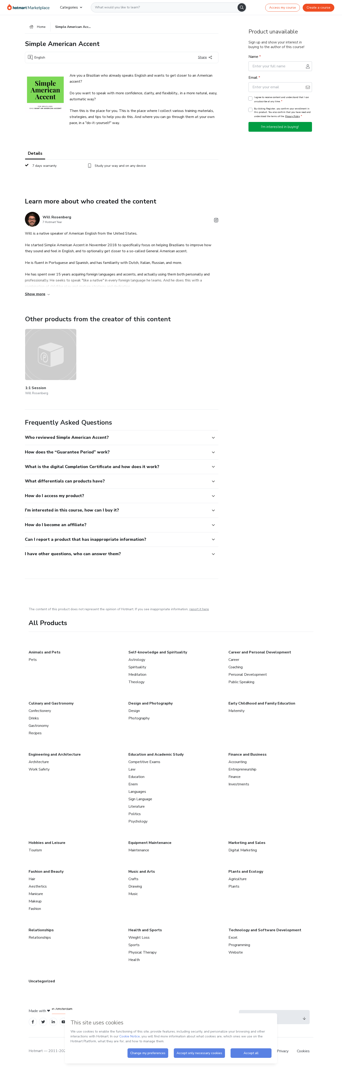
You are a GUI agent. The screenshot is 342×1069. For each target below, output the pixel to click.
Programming (239, 945)
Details (35, 153)
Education (136, 776)
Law (131, 769)
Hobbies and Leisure (47, 842)
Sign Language (140, 799)
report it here (199, 609)
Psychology (138, 821)
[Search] (242, 7)
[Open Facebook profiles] (33, 1022)
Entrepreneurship (242, 769)
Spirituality (137, 667)
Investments (238, 784)
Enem (133, 784)
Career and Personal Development (259, 652)
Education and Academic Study (156, 754)
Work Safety (39, 769)
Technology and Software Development (264, 930)
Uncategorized (42, 981)
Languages (137, 791)
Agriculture (237, 879)
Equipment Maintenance (149, 842)
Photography (139, 718)
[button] (116, 437)
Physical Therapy (142, 952)
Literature (136, 806)
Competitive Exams (144, 761)
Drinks (34, 718)
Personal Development (247, 674)
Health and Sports (145, 930)
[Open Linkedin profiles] (53, 1022)
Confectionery (40, 710)
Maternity (236, 710)
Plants (233, 886)
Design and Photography (150, 703)
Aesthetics (38, 886)
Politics (134, 814)
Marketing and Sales (246, 842)
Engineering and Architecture (55, 754)
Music (133, 893)
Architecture (39, 761)
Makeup (35, 901)
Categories (69, 7)
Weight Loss (139, 937)
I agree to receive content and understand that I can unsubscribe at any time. (281, 99)
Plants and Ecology (245, 871)
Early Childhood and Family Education (261, 703)
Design (134, 710)
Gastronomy (39, 725)
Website (235, 952)
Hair (32, 879)
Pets (33, 659)
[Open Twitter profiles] (43, 1022)
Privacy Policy (292, 116)
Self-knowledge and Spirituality (157, 652)
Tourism (35, 850)
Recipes (35, 733)
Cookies (303, 1051)
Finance (234, 776)
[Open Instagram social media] (216, 221)
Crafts (133, 879)
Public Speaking (241, 682)
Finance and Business (247, 754)
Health (134, 959)
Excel (233, 937)
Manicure (36, 893)
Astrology (136, 659)
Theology (136, 682)
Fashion (35, 908)
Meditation (137, 674)
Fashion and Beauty (46, 871)
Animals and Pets (44, 652)
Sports (134, 945)
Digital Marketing (242, 850)
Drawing (135, 886)
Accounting (237, 761)
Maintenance (138, 850)
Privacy (283, 1051)
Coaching (235, 667)
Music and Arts (141, 871)
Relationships (41, 930)
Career (233, 659)
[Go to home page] (30, 7)
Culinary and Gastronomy (51, 703)
